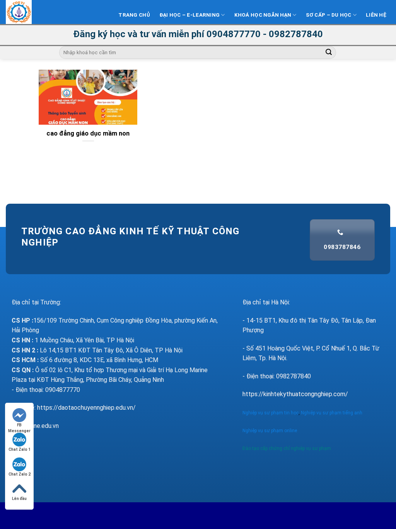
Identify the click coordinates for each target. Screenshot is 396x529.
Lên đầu (19, 498)
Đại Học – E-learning (189, 15)
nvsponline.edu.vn (35, 425)
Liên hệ (376, 15)
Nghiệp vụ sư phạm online (269, 430)
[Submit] (328, 52)
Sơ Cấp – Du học (329, 15)
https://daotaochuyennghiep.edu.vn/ (86, 407)
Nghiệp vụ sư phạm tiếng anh (332, 413)
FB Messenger (19, 425)
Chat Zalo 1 (20, 449)
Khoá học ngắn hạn (263, 15)
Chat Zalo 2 (20, 474)
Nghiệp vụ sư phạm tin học (270, 413)
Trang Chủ (134, 15)
